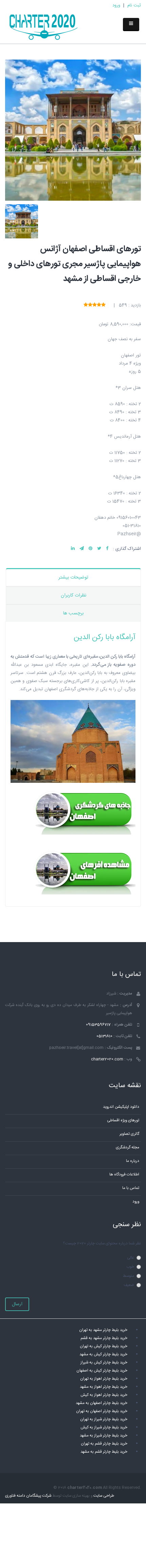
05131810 (104, 1036)
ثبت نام (134, 5)
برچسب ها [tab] (73, 613)
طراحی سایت (103, 1496)
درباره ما (132, 1161)
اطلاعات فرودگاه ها (124, 1174)
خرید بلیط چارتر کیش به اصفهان (101, 1370)
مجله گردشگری (127, 1147)
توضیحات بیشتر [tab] (73, 577)
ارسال (17, 1304)
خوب (130, 1267)
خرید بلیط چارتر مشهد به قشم (103, 1338)
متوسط (128, 1276)
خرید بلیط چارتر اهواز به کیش (103, 1395)
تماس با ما (130, 1188)
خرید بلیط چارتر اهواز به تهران (103, 1379)
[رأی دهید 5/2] (99, 305)
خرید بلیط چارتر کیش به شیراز (103, 1362)
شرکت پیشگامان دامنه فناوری (28, 1496)
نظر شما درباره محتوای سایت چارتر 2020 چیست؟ (102, 1243)
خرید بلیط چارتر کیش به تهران (103, 1346)
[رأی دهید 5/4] (90, 305)
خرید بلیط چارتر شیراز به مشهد (103, 1435)
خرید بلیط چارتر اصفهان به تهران (101, 1411)
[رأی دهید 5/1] (103, 305)
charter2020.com (107, 1059)
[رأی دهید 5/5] (86, 305)
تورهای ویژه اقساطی (123, 1120)
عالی (130, 1258)
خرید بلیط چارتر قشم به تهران (104, 1444)
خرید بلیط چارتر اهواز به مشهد (103, 1387)
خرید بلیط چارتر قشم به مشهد (103, 1452)
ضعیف (129, 1285)
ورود (116, 5)
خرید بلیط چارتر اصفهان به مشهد (101, 1403)
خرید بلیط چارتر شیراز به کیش (103, 1427)
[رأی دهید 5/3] (94, 305)
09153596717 (98, 1025)
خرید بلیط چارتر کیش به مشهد (103, 1354)
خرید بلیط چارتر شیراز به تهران (103, 1419)
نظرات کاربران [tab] (73, 595)
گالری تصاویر (129, 1134)
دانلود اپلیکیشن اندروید (121, 1107)
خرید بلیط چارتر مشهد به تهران (103, 1330)
